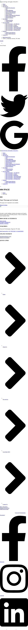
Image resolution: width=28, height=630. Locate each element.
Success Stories (6, 22)
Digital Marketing (9, 10)
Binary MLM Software (10, 33)
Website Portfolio (9, 20)
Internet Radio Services (10, 16)
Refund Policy (19, 629)
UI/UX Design (8, 14)
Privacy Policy (3, 629)
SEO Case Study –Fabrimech (11, 26)
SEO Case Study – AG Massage (12, 23)
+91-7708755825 (12, 231)
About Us (5, 5)
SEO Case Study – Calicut (11, 25)
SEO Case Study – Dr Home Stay (12, 30)
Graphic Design (8, 21)
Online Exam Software (10, 32)
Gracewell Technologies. (20, 512)
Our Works (5, 19)
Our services (5, 6)
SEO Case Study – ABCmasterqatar (13, 27)
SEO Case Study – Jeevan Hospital (13, 28)
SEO (6, 9)
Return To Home (3, 205)
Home (4, 4)
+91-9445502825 (19, 231)
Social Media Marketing (10, 11)
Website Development (10, 7)
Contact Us (5, 35)
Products (4, 31)
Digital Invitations (9, 17)
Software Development (10, 12)
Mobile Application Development (12, 15)
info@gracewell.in (7, 37)
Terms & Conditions (11, 629)
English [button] (1, 40)
